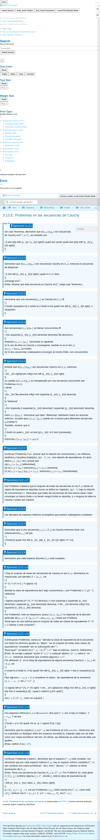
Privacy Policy (71, 833)
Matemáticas (49, 208)
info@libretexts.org (59, 836)
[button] (9, 158)
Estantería (30, 208)
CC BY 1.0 (64, 801)
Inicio (14, 208)
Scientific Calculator (13, 139)
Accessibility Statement (12, 836)
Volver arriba (8, 813)
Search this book (7, 44)
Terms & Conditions (86, 833)
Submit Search (8, 52)
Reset (4, 70)
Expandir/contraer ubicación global (96, 207)
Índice (81, 229)
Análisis (67, 208)
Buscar (7, 202)
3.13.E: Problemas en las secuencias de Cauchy (23, 801)
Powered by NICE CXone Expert (39, 826)
